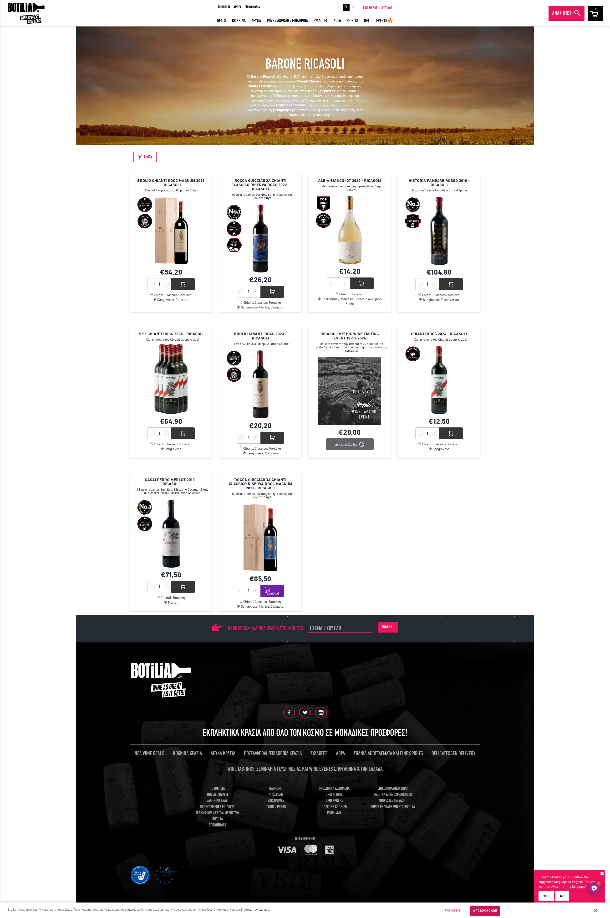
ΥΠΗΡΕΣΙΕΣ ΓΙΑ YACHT (392, 800)
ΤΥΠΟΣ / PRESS (276, 806)
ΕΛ (346, 7)
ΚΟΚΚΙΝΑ (239, 20)
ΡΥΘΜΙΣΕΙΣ (452, 910)
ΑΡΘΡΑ (238, 7)
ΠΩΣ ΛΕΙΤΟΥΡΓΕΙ (217, 794)
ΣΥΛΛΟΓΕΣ (321, 20)
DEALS (221, 20)
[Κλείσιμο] (596, 910)
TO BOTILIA (224, 7)
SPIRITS (352, 20)
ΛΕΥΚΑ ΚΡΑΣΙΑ (223, 753)
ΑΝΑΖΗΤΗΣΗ (562, 13)
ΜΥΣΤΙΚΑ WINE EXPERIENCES (392, 794)
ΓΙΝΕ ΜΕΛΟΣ (370, 8)
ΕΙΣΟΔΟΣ (387, 8)
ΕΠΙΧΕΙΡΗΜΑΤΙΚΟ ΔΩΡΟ (392, 788)
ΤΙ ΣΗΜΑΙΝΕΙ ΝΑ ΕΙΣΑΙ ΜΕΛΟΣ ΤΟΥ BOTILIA (217, 816)
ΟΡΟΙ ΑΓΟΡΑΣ (334, 794)
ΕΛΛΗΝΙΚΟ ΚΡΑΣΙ (218, 800)
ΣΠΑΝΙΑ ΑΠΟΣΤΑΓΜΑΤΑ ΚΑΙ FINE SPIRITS (388, 753)
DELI (367, 20)
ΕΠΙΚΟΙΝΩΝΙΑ (252, 7)
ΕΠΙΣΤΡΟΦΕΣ (276, 800)
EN (353, 7)
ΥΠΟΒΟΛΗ (388, 627)
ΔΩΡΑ (337, 20)
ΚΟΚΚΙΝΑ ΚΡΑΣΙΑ (187, 753)
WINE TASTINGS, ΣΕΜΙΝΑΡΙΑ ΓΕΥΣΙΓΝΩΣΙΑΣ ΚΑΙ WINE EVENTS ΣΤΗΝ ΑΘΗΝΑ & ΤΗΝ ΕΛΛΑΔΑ (305, 769)
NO (562, 896)
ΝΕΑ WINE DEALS (149, 753)
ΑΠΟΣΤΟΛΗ (276, 794)
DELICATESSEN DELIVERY (453, 753)
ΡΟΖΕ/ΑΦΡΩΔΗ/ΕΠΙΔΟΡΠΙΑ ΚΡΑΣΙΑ (273, 753)
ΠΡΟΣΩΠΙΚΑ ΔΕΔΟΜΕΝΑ (334, 788)
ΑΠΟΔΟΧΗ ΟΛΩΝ (485, 910)
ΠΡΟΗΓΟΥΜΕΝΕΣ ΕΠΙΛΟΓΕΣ (217, 806)
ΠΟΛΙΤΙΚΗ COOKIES (334, 806)
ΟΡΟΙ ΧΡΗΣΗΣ (334, 800)
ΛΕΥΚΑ (256, 20)
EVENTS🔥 (384, 20)
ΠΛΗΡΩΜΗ (276, 788)
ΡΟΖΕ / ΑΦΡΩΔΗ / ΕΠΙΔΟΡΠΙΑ (287, 20)
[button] (594, 888)
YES (546, 896)
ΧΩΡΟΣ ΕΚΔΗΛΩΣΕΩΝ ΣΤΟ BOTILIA (393, 806)
